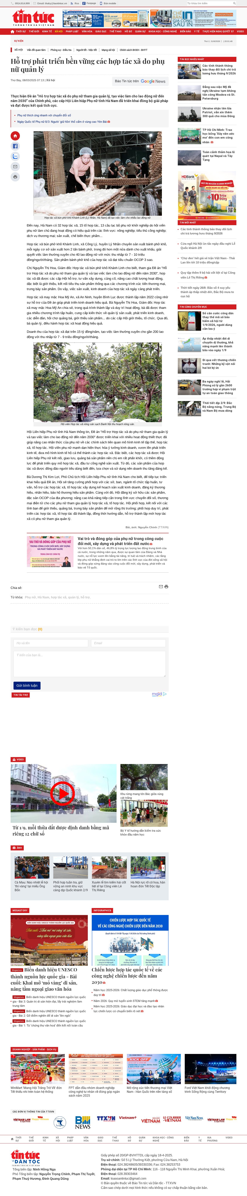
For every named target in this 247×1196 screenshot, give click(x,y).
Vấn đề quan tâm (36, 50)
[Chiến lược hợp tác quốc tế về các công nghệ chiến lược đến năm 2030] (130, 940)
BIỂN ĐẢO (185, 31)
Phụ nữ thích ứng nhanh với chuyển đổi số (44, 115)
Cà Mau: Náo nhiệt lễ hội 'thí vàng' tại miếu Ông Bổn (31, 886)
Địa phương (212, 1139)
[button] (163, 868)
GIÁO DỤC (100, 31)
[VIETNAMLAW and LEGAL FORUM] (11, 1120)
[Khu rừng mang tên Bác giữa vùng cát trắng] (144, 777)
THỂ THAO (115, 31)
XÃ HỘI (59, 31)
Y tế (196, 31)
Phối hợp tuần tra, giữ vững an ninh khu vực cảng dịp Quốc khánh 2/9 (70, 886)
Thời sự (21, 31)
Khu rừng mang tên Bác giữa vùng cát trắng (141, 796)
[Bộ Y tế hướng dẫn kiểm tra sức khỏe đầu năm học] (144, 813)
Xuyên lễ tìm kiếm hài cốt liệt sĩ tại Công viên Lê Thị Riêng (109, 886)
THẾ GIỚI (34, 31)
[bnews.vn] (73, 1122)
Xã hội (18, 49)
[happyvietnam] (29, 1118)
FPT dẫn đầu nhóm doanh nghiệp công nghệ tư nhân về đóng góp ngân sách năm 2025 (94, 1091)
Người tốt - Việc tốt (86, 50)
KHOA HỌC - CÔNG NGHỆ (163, 31)
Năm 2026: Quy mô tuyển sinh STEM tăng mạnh (124, 1001)
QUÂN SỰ (140, 31)
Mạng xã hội (108, 50)
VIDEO (240, 31)
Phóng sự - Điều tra (61, 50)
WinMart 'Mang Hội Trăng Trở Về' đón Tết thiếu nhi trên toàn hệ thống (36, 1090)
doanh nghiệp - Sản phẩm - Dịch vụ (34, 1049)
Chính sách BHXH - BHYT (133, 50)
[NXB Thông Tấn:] (51, 1122)
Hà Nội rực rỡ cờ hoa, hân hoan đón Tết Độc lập (148, 884)
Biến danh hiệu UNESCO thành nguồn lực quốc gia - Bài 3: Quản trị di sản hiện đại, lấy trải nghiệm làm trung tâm (49, 1001)
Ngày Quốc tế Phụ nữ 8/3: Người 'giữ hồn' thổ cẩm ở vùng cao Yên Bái (62, 122)
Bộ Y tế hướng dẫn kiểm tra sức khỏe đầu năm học (140, 832)
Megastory (17, 970)
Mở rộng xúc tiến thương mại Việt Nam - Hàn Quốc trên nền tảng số (149, 1090)
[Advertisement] (89, 615)
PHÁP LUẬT (72, 31)
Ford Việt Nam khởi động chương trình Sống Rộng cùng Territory (207, 1090)
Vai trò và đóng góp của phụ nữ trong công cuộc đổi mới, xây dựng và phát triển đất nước (120, 541)
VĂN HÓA (87, 31)
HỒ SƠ (128, 31)
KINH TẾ (47, 31)
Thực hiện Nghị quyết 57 (218, 31)
